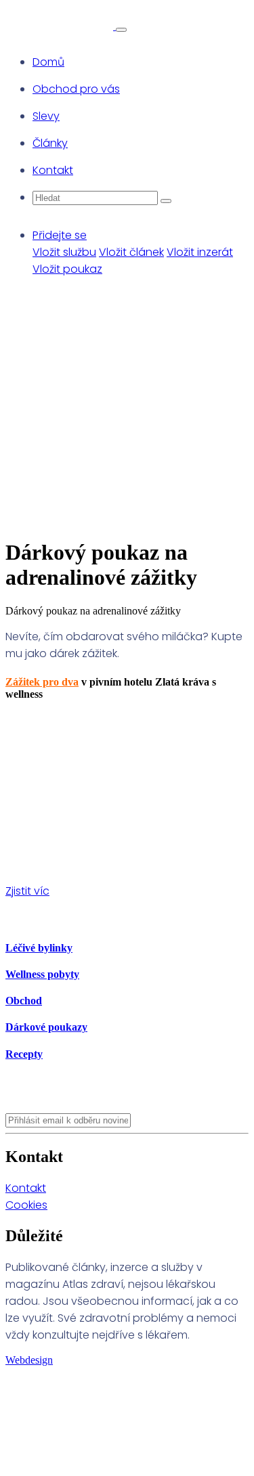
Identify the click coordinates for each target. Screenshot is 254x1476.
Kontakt (53, 170)
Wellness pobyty (42, 974)
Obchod (23, 1000)
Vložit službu (64, 252)
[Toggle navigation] (121, 30)
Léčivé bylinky (38, 948)
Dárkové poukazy (46, 1027)
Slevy (46, 116)
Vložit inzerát (200, 252)
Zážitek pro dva (42, 682)
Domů (48, 62)
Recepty (24, 1054)
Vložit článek (131, 252)
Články (50, 143)
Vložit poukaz (67, 269)
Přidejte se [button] (60, 235)
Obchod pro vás (76, 89)
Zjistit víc (27, 891)
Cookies (26, 1205)
